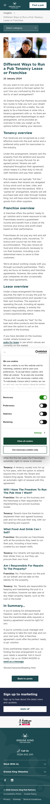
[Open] (5, 5)
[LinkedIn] (12, 780)
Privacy (6, 799)
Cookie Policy (30, 794)
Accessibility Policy (12, 794)
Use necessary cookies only (25, 450)
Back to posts (25, 678)
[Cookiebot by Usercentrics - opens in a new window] (35, 352)
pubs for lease (11, 342)
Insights (7, 12)
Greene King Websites (15, 771)
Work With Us (11, 764)
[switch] (43, 406)
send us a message (13, 661)
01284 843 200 (25, 754)
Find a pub (38, 5)
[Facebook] (5, 780)
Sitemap (17, 799)
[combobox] (21, 28)
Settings (38, 433)
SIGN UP (25, 709)
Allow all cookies (25, 441)
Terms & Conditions (32, 799)
